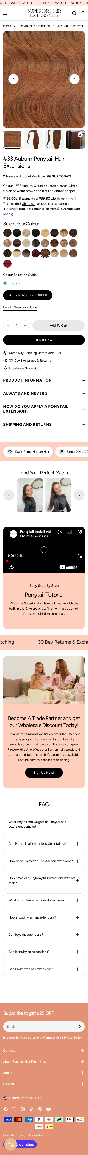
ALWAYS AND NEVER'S (25, 393)
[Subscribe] (79, 1026)
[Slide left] (13, 79)
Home (7, 25)
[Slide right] (74, 79)
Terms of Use (52, 1037)
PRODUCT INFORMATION (27, 380)
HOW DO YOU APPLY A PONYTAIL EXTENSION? (35, 409)
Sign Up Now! (44, 773)
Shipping (28, 204)
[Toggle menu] (5, 13)
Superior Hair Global (29, 1135)
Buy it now (44, 340)
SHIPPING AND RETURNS (27, 424)
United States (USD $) (25, 1098)
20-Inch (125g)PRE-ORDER (28, 295)
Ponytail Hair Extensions (34, 25)
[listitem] (7, 233)
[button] (46, 198)
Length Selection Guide (20, 307)
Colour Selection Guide (20, 275)
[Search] (74, 13)
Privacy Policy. (73, 1037)
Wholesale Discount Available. (37, 176)
